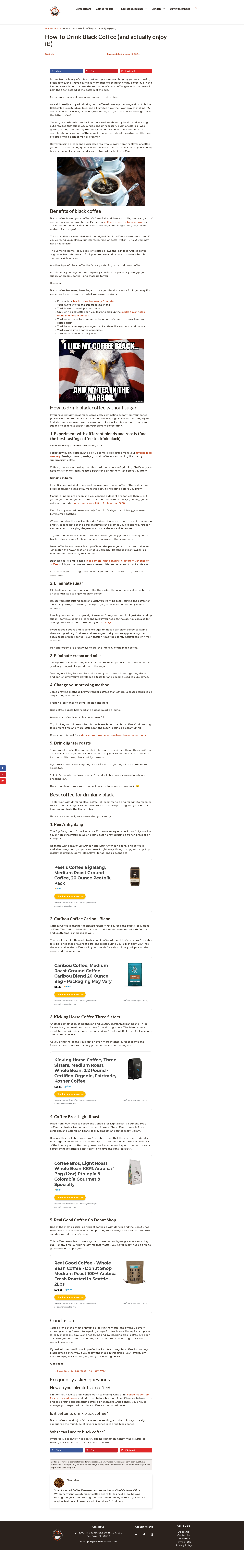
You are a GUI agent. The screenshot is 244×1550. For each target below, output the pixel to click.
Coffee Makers (104, 8)
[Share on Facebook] (3, 768)
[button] (196, 8)
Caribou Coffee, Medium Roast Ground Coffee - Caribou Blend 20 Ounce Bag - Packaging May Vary (83, 973)
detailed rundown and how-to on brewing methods (113, 735)
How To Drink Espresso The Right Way (81, 1370)
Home (48, 28)
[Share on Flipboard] (3, 781)
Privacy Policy (184, 1545)
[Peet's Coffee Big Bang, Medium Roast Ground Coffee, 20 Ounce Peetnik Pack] (135, 889)
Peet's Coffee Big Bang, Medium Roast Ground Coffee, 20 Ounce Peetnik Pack (82, 875)
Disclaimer (184, 1538)
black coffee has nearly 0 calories (94, 301)
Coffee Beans (83, 8)
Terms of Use (183, 1542)
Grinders (157, 8)
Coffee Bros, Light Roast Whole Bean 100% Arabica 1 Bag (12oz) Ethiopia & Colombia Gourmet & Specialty (84, 1174)
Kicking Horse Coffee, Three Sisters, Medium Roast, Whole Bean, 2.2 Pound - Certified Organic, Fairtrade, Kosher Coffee (85, 1070)
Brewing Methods (179, 8)
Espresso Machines (132, 8)
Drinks (57, 28)
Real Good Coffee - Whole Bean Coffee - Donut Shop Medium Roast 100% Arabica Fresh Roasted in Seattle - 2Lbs (85, 1273)
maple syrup (107, 622)
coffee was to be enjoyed (124, 222)
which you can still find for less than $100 (99, 503)
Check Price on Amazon (69, 896)
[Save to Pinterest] (3, 774)
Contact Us (183, 1535)
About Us (183, 1532)
